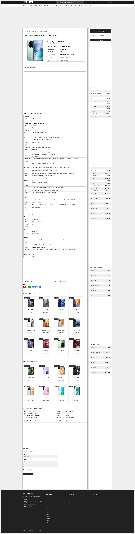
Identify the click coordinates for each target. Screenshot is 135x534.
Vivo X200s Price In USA (30, 420)
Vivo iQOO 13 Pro (94, 283)
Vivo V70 (92, 203)
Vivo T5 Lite (93, 370)
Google (47, 508)
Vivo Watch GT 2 (94, 188)
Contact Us (71, 498)
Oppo (47, 512)
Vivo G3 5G (93, 201)
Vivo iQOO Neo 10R (95, 288)
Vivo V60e (93, 183)
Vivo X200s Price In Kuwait (30, 413)
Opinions (32, 67)
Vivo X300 (93, 98)
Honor (47, 516)
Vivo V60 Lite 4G (94, 206)
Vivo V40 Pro (93, 108)
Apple (47, 497)
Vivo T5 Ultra (93, 367)
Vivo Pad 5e (93, 180)
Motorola (48, 504)
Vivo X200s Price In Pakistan (31, 419)
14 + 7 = (25, 469)
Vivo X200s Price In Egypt (30, 417)
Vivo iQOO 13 (93, 106)
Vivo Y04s (93, 211)
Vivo (29, 31)
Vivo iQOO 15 (93, 96)
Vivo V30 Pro (93, 116)
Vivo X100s (93, 111)
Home (26, 31)
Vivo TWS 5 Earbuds (95, 185)
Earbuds (102, 38)
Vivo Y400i (93, 357)
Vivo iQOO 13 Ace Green (96, 93)
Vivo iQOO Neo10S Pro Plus (96, 352)
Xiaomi (47, 500)
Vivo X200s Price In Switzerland (32, 415)
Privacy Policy (72, 500)
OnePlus (48, 518)
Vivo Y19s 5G (93, 173)
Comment (25, 459)
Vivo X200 (93, 103)
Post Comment (28, 474)
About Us (71, 497)
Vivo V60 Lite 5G (94, 208)
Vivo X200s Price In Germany (63, 415)
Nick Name (26, 454)
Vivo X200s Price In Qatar (62, 420)
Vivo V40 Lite (93, 101)
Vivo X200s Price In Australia (63, 413)
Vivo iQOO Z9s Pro (95, 285)
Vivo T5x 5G (93, 355)
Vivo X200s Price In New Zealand (64, 411)
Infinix (47, 514)
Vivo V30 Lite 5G (94, 113)
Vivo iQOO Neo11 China (95, 175)
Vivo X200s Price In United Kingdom (65, 417)
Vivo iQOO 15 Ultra (94, 349)
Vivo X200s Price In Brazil (30, 411)
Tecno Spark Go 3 (94, 372)
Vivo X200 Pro (93, 278)
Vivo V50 (92, 295)
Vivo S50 (92, 178)
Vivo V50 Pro (93, 272)
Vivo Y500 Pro (93, 170)
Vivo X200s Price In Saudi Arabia (64, 419)
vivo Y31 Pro (93, 195)
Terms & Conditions (73, 502)
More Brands (100, 40)
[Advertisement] (67, 18)
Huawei (47, 502)
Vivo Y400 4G (93, 218)
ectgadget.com (34, 530)
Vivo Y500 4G (93, 213)
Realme (48, 510)
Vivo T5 (92, 365)
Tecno (47, 520)
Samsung (48, 498)
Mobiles (33, 31)
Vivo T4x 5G (93, 280)
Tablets (102, 35)
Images (27, 67)
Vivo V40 (92, 293)
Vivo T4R (92, 216)
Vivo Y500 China (94, 198)
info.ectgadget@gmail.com (30, 504)
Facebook (94, 497)
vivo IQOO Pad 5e (94, 190)
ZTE (47, 522)
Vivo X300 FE (93, 360)
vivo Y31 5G (93, 193)
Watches (92, 38)
